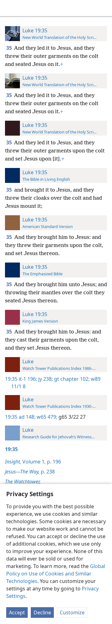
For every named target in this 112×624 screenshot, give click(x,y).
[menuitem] (9, 8)
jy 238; (45, 378)
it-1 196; (28, 378)
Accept (17, 612)
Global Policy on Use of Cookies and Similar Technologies (55, 573)
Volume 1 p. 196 (33, 461)
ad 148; (27, 416)
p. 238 (30, 471)
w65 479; (46, 416)
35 (9, 47)
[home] (9, 8)
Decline (42, 612)
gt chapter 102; (71, 378)
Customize (72, 612)
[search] (104, 8)
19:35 (11, 378)
